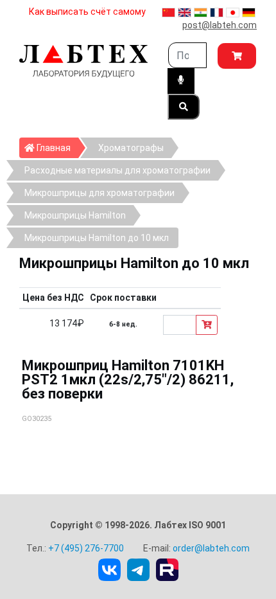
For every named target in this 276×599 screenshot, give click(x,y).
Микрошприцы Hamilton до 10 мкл (96, 238)
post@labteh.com (219, 25)
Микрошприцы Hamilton (75, 215)
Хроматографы (131, 148)
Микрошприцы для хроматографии (99, 193)
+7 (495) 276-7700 (86, 548)
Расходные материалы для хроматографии (117, 170)
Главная (56, 147)
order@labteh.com (211, 548)
